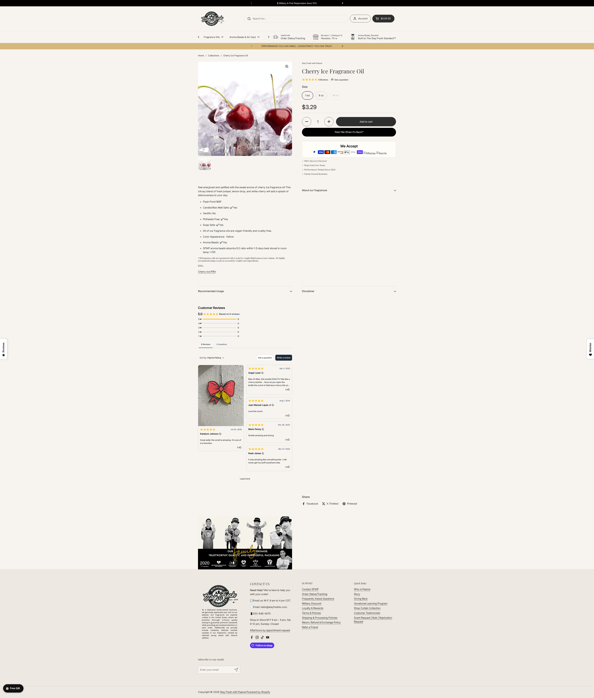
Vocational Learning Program (370, 603)
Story (357, 594)
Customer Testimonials (367, 612)
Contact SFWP (310, 589)
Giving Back (361, 598)
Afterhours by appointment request (270, 630)
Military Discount (311, 603)
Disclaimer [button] (308, 291)
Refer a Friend (310, 627)
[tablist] (245, 344)
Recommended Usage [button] (211, 291)
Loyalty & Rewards (312, 608)
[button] (327, 37)
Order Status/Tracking (314, 594)
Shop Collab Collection (367, 608)
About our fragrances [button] (314, 190)
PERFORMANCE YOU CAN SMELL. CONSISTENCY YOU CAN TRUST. (297, 46)
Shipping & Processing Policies (319, 617)
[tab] (206, 344)
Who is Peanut (362, 589)
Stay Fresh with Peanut (233, 692)
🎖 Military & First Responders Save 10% (297, 3)
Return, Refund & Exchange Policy (321, 622)
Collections (213, 55)
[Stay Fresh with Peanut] (212, 18)
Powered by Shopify (258, 692)
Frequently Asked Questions (318, 598)
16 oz (336, 95)
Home (201, 55)
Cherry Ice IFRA (207, 271)
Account (363, 18)
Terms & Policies (311, 612)
